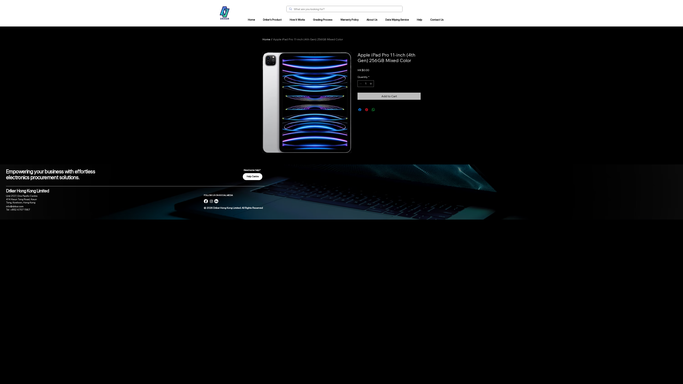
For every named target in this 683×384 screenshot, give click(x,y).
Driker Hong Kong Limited (27, 190)
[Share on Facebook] (360, 110)
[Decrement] (360, 84)
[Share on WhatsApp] (373, 110)
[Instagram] (211, 201)
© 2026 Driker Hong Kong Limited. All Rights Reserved (233, 207)
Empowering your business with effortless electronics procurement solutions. (50, 174)
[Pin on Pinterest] (366, 110)
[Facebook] (206, 201)
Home (266, 39)
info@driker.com (14, 206)
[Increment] (371, 84)
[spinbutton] (365, 84)
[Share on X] (380, 110)
